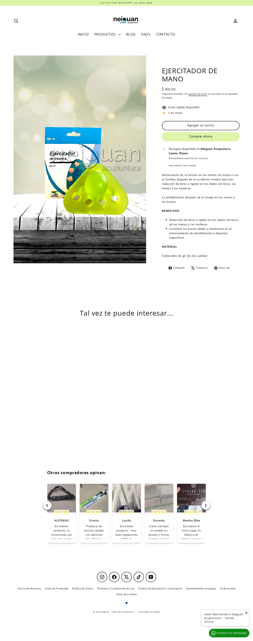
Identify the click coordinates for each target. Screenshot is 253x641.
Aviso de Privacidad (56, 589)
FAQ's (145, 35)
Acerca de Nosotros (29, 589)
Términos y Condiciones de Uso (116, 589)
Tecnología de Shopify (149, 612)
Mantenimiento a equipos (201, 589)
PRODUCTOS (105, 35)
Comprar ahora (200, 136)
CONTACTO (165, 35)
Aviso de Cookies (126, 594)
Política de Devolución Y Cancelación (160, 589)
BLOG (131, 35)
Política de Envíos (82, 589)
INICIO (83, 35)
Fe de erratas (228, 589)
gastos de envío (198, 94)
